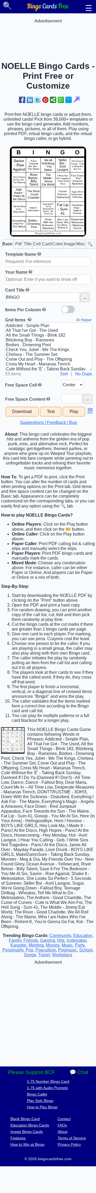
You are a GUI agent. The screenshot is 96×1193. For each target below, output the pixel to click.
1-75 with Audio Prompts (47, 1088)
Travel (44, 954)
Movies (52, 945)
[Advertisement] (48, 36)
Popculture (45, 950)
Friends (30, 940)
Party (80, 945)
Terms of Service (72, 1138)
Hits (61, 940)
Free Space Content (25, 399)
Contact (64, 1119)
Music (67, 945)
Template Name (20, 254)
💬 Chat (79, 1072)
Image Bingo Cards (26, 1131)
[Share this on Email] (68, 100)
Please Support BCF (31, 1072)
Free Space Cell (21, 385)
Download (22, 411)
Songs (30, 954)
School (86, 950)
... (84, 297)
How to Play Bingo (42, 1107)
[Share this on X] (37, 100)
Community (60, 935)
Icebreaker (76, 940)
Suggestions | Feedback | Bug (48, 422)
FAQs (62, 1125)
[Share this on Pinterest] (45, 100)
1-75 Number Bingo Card (48, 1081)
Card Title (15, 290)
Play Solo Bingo (40, 1100)
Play (74, 411)
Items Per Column (23, 310)
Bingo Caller (37, 1094)
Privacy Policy (69, 1144)
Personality (12, 950)
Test (51, 411)
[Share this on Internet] (76, 100)
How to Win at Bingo (27, 1144)
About (62, 1131)
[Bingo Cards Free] (48, 9)
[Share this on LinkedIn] (30, 100)
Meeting (36, 945)
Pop (29, 950)
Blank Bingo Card (25, 1119)
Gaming (47, 940)
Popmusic (67, 950)
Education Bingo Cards (29, 1125)
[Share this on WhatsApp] (61, 100)
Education (82, 935)
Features (18, 1138)
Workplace (62, 954)
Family (15, 940)
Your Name (16, 272)
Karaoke (18, 945)
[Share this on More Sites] (53, 100)
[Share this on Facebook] (22, 100)
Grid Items (16, 320)
